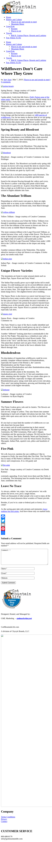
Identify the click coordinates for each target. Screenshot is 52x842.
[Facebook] (26, 517)
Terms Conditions (8, 817)
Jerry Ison (7, 80)
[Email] (26, 525)
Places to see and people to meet (24, 22)
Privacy (4, 819)
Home (8, 17)
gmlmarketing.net (24, 618)
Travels (9, 33)
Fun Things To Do (13, 38)
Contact (4, 821)
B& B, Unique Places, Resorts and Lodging (28, 35)
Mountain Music (17, 24)
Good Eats (10, 26)
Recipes (14, 29)
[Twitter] (26, 521)
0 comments (6, 82)
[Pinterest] (26, 529)
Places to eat (16, 31)
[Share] (26, 533)
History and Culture (14, 19)
